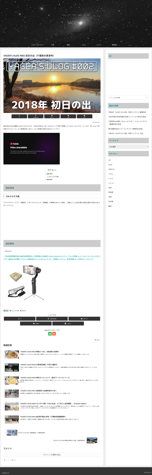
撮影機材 (49, 179)
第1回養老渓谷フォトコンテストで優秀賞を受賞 (125, 129)
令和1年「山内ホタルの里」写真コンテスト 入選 (125, 133)
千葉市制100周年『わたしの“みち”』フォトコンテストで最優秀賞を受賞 (127, 122)
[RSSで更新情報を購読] (54, 333)
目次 (49, 170)
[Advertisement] (128, 78)
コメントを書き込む (52, 455)
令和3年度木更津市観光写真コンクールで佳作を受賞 (127, 116)
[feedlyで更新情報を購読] (50, 333)
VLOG (6, 310)
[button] (84, 116)
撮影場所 (49, 174)
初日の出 (24, 310)
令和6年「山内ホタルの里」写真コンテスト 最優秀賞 (127, 112)
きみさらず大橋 (53, 177)
